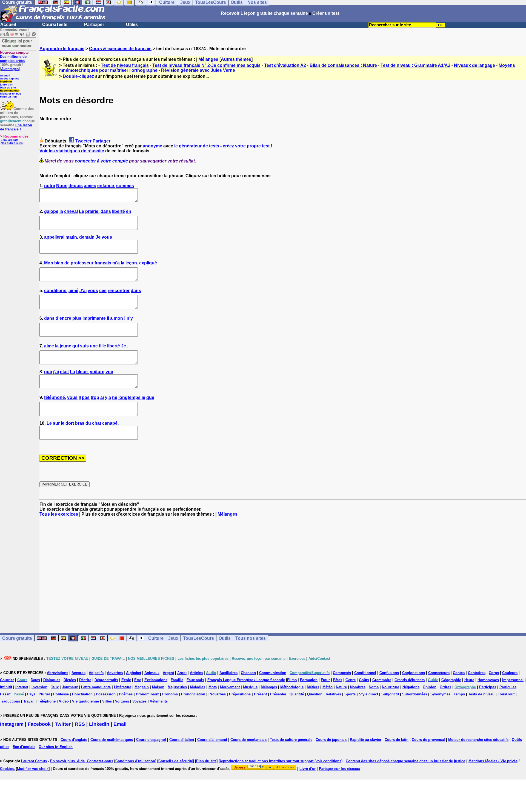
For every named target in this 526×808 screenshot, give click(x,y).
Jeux (173, 638)
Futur (325, 680)
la (61, 211)
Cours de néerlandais (248, 740)
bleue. (82, 371)
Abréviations (57, 673)
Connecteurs (439, 673)
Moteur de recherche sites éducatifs (478, 740)
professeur (82, 263)
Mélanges (208, 59)
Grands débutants (410, 680)
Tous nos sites (250, 638)
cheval (71, 211)
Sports (350, 694)
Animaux (151, 673)
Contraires (476, 673)
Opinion (429, 687)
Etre (137, 680)
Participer (94, 24)
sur (56, 423)
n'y (130, 318)
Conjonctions (413, 673)
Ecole (126, 680)
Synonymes (440, 694)
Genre (350, 680)
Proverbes (217, 694)
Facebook (39, 724)
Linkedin (99, 724)
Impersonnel (513, 680)
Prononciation (193, 694)
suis (84, 346)
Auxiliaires (228, 673)
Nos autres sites (12, 142)
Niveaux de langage (474, 65)
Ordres (445, 687)
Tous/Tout (506, 694)
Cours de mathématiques (111, 740)
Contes (459, 673)
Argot (182, 673)
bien (58, 263)
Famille (177, 680)
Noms (374, 687)
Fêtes (337, 680)
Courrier (7, 680)
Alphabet (133, 673)
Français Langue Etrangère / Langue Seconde (246, 680)
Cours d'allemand (212, 740)
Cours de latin (396, 740)
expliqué (148, 263)
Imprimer (6, 81)
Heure (469, 680)
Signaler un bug (10, 93)
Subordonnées (414, 694)
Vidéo (64, 701)
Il (108, 318)
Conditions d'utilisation (135, 761)
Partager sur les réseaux (339, 769)
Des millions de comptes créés (14, 56)
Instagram (12, 724)
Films (292, 680)
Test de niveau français (125, 65)
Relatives (333, 694)
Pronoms (170, 694)
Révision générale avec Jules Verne (198, 70)
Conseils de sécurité (175, 761)
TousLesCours (198, 638)
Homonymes (488, 680)
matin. (71, 237)
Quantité (297, 694)
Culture (156, 638)
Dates (35, 680)
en (128, 211)
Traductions (10, 701)
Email (120, 724)
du (88, 423)
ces (103, 290)
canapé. (110, 423)
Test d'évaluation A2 (285, 65)
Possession (106, 694)
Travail (29, 701)
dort (69, 423)
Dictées (70, 680)
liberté (118, 211)
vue (109, 371)
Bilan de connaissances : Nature (343, 65)
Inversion (39, 687)
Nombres (357, 687)
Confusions (389, 673)
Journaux (70, 687)
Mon (48, 263)
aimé (73, 290)
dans (106, 211)
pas (86, 397)
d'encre (63, 318)
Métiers (313, 687)
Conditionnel (365, 673)
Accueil (8, 24)
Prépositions (240, 694)
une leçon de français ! (16, 127)
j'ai (56, 371)
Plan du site (8, 87)
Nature (341, 687)
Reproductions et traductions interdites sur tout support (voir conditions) (280, 761)
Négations (410, 687)
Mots (212, 687)
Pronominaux (147, 694)
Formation (309, 680)
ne (114, 397)
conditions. (55, 290)
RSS (80, 724)
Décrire (85, 680)
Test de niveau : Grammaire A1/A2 (415, 65)
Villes (107, 701)
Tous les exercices (58, 514)
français (103, 263)
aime (49, 346)
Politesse (61, 694)
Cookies (7, 769)
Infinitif (6, 687)
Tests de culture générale (291, 740)
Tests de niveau (481, 694)
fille (102, 346)
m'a (116, 263)
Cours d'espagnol (151, 740)
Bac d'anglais (24, 747)
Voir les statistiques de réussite (71, 151)
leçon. (131, 263)
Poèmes (126, 694)
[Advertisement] (282, 570)
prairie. (92, 211)
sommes (125, 185)
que (48, 371)
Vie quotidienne (85, 701)
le (62, 423)
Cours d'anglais (74, 740)
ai (102, 397)
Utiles (132, 24)
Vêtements (159, 701)
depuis (75, 185)
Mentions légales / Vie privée (493, 761)
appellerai (54, 237)
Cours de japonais (331, 740)
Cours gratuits (17, 638)
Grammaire (381, 680)
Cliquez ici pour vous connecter (17, 43)
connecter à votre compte (101, 161)
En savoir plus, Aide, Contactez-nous (81, 761)
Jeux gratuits (9, 139)
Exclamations (155, 680)
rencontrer (119, 290)
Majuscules (177, 687)
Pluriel (44, 694)
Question (314, 694)
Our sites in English (56, 747)
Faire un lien (8, 96)
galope (51, 211)
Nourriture (390, 687)
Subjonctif (390, 694)
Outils (225, 638)
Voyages (139, 701)
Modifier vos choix (32, 769)
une (94, 346)
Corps (494, 673)
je (143, 397)
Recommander (9, 90)
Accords (78, 673)
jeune (65, 346)
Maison (158, 687)
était (64, 371)
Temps (459, 694)
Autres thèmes (236, 59)
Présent (260, 694)
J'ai (83, 290)
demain (87, 237)
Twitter (63, 724)
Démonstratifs (106, 680)
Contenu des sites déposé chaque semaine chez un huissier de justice (405, 761)
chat (96, 423)
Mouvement (230, 687)
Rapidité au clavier (365, 740)
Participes (487, 687)
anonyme (152, 146)
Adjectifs (96, 673)
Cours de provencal (428, 740)
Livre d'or (6, 84)
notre (49, 185)
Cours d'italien (181, 740)
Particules (507, 687)
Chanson (248, 673)
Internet (21, 687)
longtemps (129, 397)
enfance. (106, 185)
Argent (168, 673)
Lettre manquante (96, 687)
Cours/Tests (54, 24)
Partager (101, 141)
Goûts (364, 680)
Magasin (142, 687)
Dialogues (51, 680)
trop (95, 397)
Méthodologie (292, 687)
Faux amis (195, 680)
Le (81, 211)
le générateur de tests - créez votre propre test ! (223, 146)
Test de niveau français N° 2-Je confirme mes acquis (206, 65)
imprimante (94, 318)
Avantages (10, 69)
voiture (97, 371)
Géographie (451, 680)
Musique (250, 687)
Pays (31, 694)
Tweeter (83, 141)
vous (107, 237)
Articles (196, 673)
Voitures (122, 701)
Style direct (368, 694)
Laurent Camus (34, 761)
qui (75, 346)
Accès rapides (9, 78)
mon (118, 318)
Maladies (197, 687)
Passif (5, 694)
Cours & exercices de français (120, 48)
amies (90, 185)
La (72, 371)
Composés (342, 673)
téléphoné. (55, 397)
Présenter (278, 694)
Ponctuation (82, 694)
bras (79, 423)
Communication (272, 673)
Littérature (122, 687)
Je (98, 237)
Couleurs (510, 673)
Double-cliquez (78, 76)
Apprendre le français (61, 48)
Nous (61, 185)
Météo (327, 687)
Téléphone (47, 701)
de (67, 263)
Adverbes (115, 673)
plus (76, 318)
